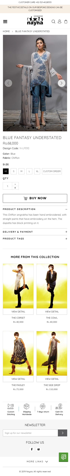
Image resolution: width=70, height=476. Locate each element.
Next (61, 83)
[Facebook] (32, 451)
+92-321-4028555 (44, 2)
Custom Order (52, 171)
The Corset (18, 317)
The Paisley (18, 385)
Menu (5, 22)
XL (37, 171)
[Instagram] (38, 451)
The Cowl (51, 317)
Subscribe (62, 432)
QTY (5, 178)
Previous (8, 83)
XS (5, 171)
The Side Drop (52, 385)
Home (6, 31)
